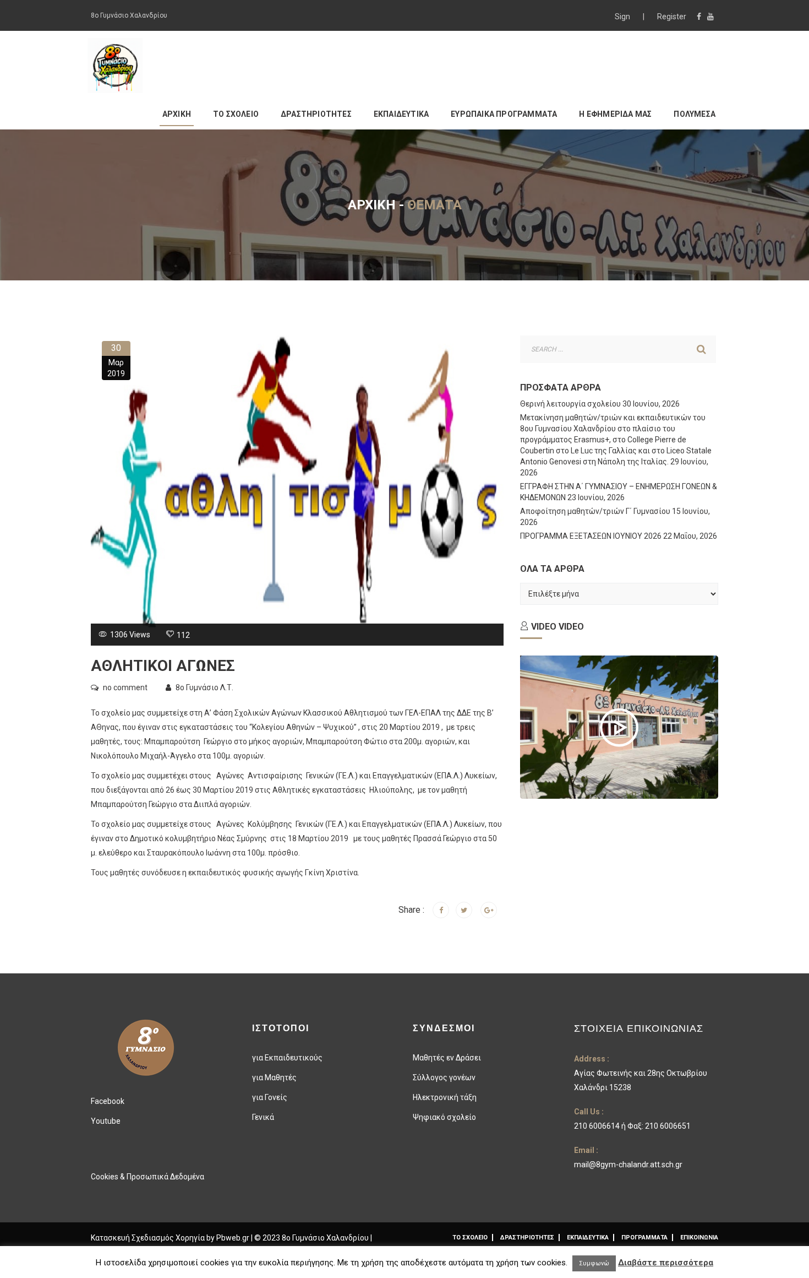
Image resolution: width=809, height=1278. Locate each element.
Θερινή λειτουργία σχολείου (570, 403)
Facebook (107, 1101)
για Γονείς (269, 1097)
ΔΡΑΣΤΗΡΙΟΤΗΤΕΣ (316, 114)
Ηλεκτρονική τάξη (445, 1097)
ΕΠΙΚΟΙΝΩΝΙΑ (699, 1237)
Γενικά (263, 1117)
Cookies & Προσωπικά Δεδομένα (147, 1176)
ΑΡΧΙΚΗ (176, 114)
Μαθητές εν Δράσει (447, 1057)
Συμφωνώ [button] (594, 1263)
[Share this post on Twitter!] (464, 910)
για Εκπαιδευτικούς (287, 1057)
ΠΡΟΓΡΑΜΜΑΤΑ (644, 1237)
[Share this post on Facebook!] (441, 910)
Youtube (106, 1121)
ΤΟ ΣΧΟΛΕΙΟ (236, 114)
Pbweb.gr (233, 1237)
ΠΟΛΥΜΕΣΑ (694, 114)
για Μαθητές (274, 1077)
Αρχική (372, 205)
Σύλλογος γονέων (444, 1077)
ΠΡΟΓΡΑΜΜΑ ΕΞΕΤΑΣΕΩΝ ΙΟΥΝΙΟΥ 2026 (591, 536)
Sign (623, 16)
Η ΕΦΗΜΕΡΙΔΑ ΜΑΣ (615, 114)
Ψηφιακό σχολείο (444, 1117)
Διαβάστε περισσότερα (665, 1263)
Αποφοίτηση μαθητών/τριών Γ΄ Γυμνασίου (595, 511)
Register (671, 16)
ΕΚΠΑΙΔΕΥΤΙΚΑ (401, 114)
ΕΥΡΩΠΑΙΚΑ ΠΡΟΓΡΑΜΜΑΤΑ (504, 114)
